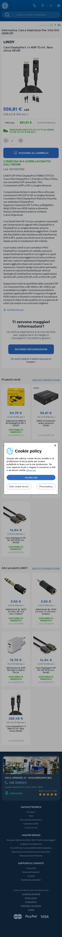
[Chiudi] (55, 445)
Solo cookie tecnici (19, 486)
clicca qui (31, 470)
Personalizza (46, 486)
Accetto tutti (31, 477)
